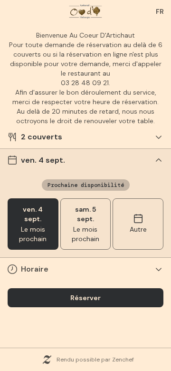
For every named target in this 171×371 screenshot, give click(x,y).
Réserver (85, 297)
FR (160, 11)
